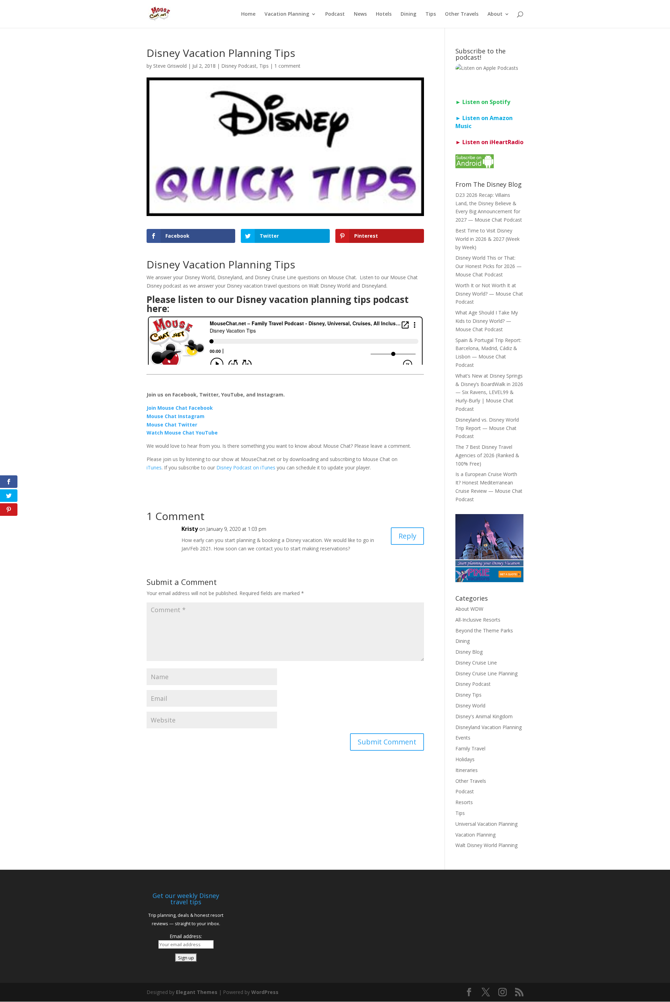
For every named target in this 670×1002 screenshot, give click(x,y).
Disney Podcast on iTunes (245, 467)
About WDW (469, 609)
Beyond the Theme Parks (484, 630)
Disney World (470, 705)
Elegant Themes (196, 992)
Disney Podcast (238, 65)
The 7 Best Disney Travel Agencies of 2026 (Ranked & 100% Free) (487, 455)
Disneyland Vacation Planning (488, 727)
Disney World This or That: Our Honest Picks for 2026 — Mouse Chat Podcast (488, 266)
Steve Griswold (170, 65)
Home (248, 14)
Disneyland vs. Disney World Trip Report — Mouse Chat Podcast (487, 428)
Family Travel (470, 748)
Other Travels (461, 14)
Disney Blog (469, 651)
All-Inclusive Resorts (477, 619)
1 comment (287, 65)
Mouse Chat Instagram (175, 416)
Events (462, 737)
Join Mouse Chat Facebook (180, 407)
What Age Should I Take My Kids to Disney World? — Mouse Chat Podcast (486, 321)
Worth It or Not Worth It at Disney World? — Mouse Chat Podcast (489, 293)
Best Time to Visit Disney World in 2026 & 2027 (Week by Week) (487, 239)
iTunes (154, 467)
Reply (407, 536)
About (494, 14)
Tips (430, 14)
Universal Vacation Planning (486, 824)
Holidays (465, 759)
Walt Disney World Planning (486, 845)
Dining (408, 14)
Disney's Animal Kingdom (484, 716)
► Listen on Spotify (482, 102)
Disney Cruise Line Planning (486, 673)
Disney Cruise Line (476, 662)
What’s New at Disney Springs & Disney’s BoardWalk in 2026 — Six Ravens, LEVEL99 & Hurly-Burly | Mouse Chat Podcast (489, 392)
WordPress (264, 992)
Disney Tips (468, 694)
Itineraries (466, 770)
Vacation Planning (287, 14)
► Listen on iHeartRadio (489, 142)
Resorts (464, 802)
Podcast (335, 14)
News (360, 14)
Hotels (384, 14)
